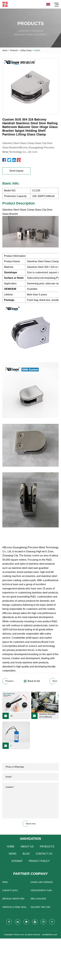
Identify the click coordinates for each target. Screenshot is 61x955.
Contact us (44, 853)
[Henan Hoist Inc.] (5, 4)
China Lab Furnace (41, 882)
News (12, 853)
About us (27, 846)
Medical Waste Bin (13, 898)
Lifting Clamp (26, 50)
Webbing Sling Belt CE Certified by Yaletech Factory (47, 716)
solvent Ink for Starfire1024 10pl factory (41, 908)
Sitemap (17, 861)
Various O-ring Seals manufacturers (15, 908)
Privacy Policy (39, 861)
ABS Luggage (38, 898)
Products (14, 50)
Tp (11, 716)
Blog (26, 853)
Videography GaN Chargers (41, 891)
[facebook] (9, 921)
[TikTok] (52, 921)
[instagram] (43, 921)
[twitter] (26, 921)
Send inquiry (16, 170)
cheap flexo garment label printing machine (12, 891)
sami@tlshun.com (49, 935)
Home (5, 50)
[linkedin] (17, 921)
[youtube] (35, 921)
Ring (5, 882)
